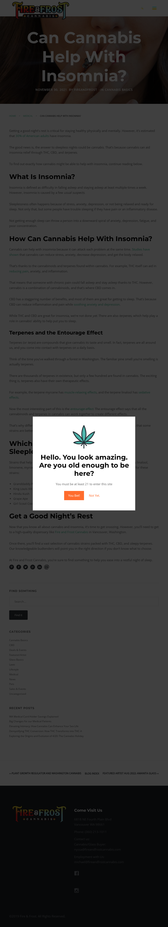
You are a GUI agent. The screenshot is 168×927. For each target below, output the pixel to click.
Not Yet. (94, 495)
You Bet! (74, 495)
